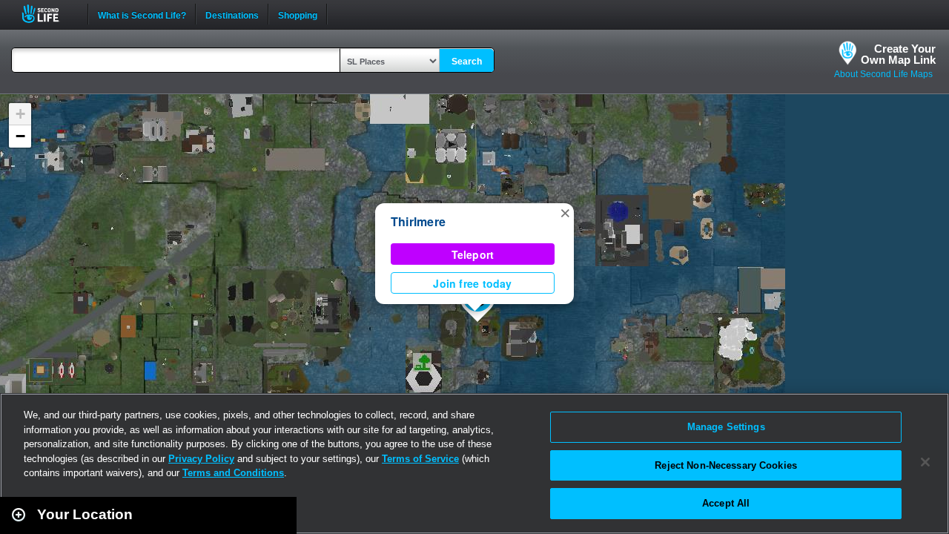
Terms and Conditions (233, 472)
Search (467, 61)
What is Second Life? (142, 14)
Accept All (726, 503)
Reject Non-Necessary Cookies (726, 465)
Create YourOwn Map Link (898, 54)
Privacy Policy (201, 458)
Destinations (232, 14)
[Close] (925, 462)
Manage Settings (726, 426)
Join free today (472, 283)
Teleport (473, 254)
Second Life (48, 14)
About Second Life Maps (883, 74)
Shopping (297, 14)
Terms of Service (420, 458)
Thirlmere (418, 221)
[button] (565, 212)
